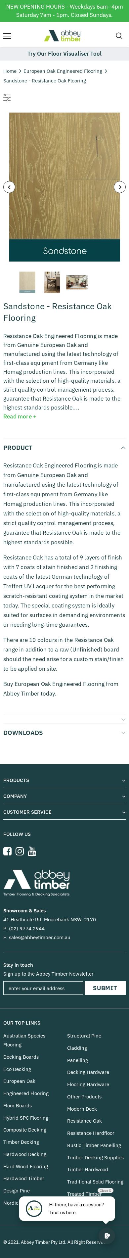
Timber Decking (21, 1142)
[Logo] (62, 35)
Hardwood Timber (23, 1178)
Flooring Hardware (88, 1084)
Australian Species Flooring (24, 1040)
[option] (64, 187)
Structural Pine (84, 1036)
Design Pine (16, 1190)
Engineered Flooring (26, 1093)
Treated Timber (84, 1194)
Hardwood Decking (24, 1154)
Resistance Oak (84, 1121)
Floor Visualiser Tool (75, 53)
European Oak (19, 1081)
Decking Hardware (88, 1072)
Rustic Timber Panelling (94, 1145)
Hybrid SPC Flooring (25, 1118)
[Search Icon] (119, 36)
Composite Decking (24, 1130)
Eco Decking (17, 1069)
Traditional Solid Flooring (95, 1182)
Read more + (19, 416)
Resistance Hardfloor (90, 1133)
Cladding (77, 1048)
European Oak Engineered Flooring (62, 71)
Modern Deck (82, 1109)
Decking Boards (21, 1057)
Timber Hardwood (87, 1169)
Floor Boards (17, 1105)
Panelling (77, 1060)
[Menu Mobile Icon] (7, 36)
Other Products (84, 1096)
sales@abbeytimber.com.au (39, 937)
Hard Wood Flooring (25, 1166)
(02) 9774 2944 (27, 928)
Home (10, 71)
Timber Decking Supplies (95, 1157)
